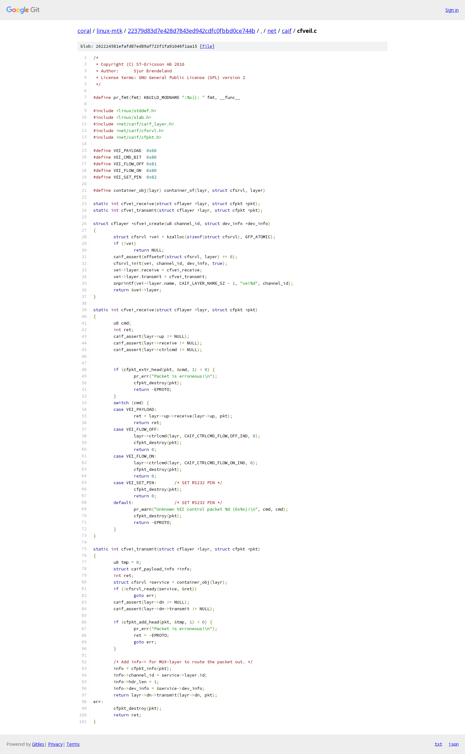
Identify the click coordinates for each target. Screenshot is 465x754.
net (271, 30)
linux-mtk (109, 30)
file (207, 46)
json (454, 744)
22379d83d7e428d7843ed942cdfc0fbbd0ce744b (191, 30)
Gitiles (38, 744)
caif (287, 30)
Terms (73, 744)
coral (84, 30)
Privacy (55, 744)
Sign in (452, 10)
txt (438, 744)
